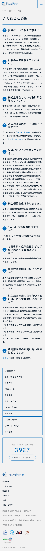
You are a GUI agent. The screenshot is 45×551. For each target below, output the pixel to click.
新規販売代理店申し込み (11, 511)
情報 (10, 370)
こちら (5, 357)
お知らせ (5, 495)
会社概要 (8, 432)
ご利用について (31, 515)
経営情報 (8, 395)
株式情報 (8, 413)
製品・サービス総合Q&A (12, 515)
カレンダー (11, 419)
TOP (4, 11)
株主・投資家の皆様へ (14, 377)
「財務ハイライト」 (16, 139)
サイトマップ (12, 425)
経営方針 (8, 383)
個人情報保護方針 (9, 520)
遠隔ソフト (28, 511)
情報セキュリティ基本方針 (12, 525)
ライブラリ (11, 407)
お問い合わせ (7, 505)
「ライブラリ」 (23, 132)
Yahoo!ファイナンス (23, 458)
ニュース (10, 389)
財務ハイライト (11, 401)
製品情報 (5, 491)
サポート (5, 500)
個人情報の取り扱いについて (30, 520)
